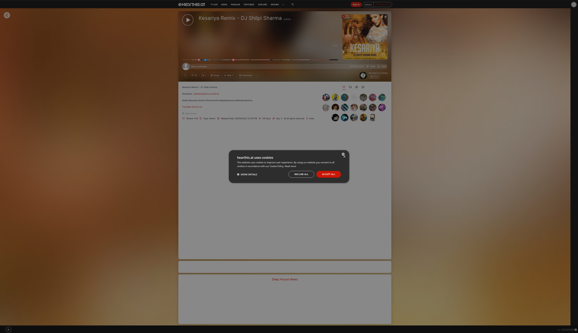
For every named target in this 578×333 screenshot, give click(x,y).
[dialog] (289, 166)
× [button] (344, 156)
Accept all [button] (328, 174)
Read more (290, 165)
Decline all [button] (301, 174)
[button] (247, 174)
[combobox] (343, 154)
